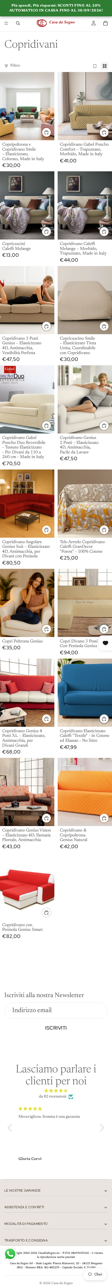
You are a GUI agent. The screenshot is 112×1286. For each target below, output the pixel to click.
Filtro (15, 66)
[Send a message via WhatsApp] (10, 1253)
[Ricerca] (18, 23)
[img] (56, 1091)
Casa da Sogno (62, 1283)
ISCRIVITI (56, 1028)
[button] (11, 1128)
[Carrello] (105, 23)
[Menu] (6, 23)
